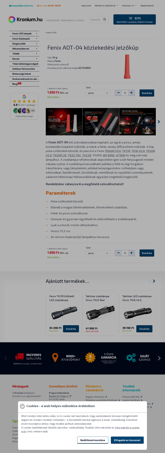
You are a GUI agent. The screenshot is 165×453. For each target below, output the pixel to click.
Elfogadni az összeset (127, 440)
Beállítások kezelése (92, 440)
